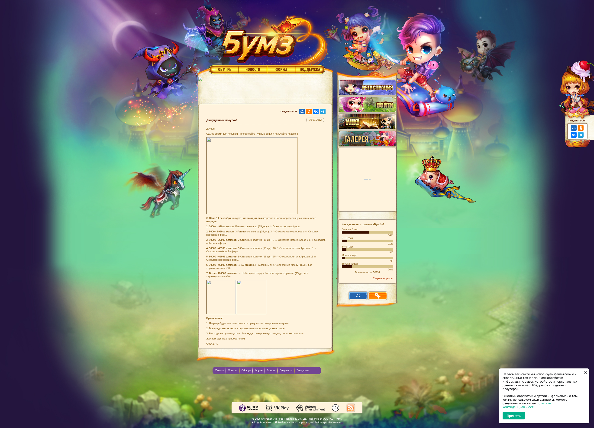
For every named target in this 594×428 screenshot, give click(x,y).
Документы (286, 370)
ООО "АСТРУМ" (332, 418)
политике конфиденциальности (527, 405)
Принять (514, 415)
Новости (252, 69)
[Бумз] (272, 38)
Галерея (271, 370)
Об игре (223, 69)
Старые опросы (383, 278)
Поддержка (310, 69)
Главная (219, 370)
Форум (281, 69)
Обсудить (212, 343)
